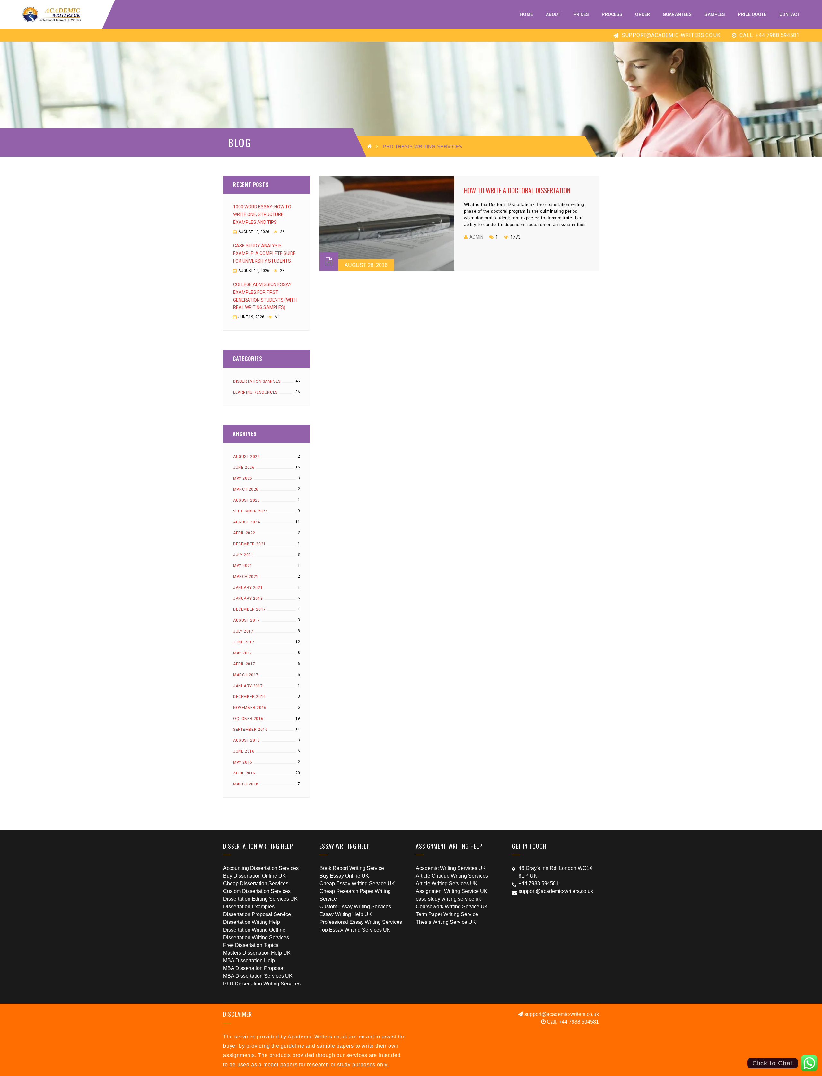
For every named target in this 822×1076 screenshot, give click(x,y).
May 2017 (242, 653)
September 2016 (250, 729)
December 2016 (249, 697)
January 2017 (248, 686)
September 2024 (250, 511)
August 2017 (246, 620)
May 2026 (242, 478)
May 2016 (242, 762)
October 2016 (248, 718)
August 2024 (246, 522)
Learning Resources (255, 392)
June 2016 (243, 751)
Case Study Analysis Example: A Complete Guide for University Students (264, 253)
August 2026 (246, 456)
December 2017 (249, 609)
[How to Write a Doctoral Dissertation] (386, 223)
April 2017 (244, 664)
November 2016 (250, 707)
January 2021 (248, 587)
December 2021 (249, 544)
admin (476, 237)
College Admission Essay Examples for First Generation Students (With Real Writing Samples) (265, 296)
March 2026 (245, 489)
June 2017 (243, 642)
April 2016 (244, 773)
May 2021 (242, 566)
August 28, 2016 (366, 265)
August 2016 (246, 740)
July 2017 (243, 631)
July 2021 (243, 555)
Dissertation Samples (257, 381)
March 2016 (245, 784)
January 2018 (248, 598)
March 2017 (245, 675)
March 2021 (245, 576)
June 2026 (243, 467)
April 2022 (244, 533)
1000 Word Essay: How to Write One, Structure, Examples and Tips (262, 214)
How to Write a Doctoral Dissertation (517, 190)
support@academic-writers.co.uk (670, 35)
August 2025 (246, 500)
